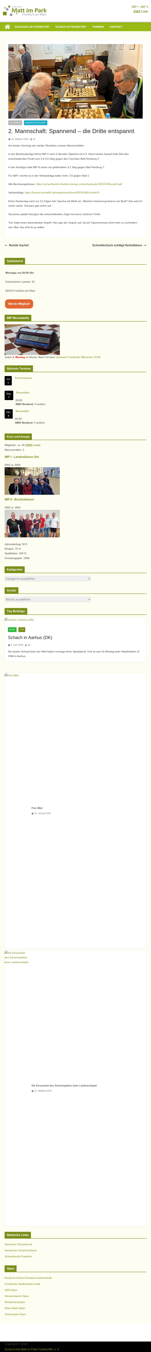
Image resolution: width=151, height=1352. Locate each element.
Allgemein (15, 123)
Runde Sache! (19, 245)
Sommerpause (23, 377)
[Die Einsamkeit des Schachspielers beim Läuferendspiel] (17, 1088)
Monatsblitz (22, 392)
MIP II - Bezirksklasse (19, 499)
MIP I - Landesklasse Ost (22, 456)
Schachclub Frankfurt (32, 26)
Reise (12, 630)
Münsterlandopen (15, 1302)
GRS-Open (11, 1290)
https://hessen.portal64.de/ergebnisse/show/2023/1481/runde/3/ (62, 192)
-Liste (141, 11)
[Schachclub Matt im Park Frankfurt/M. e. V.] (7, 26)
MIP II (144, 6)
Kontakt (116, 26)
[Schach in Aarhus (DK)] (76, 620)
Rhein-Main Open (15, 1308)
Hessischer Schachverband (20, 1250)
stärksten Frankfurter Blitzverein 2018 (78, 357)
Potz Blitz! (37, 808)
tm (34, 139)
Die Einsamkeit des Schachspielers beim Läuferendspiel (64, 1085)
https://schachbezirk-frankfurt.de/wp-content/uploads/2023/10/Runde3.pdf (79, 184)
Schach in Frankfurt (70, 26)
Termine (98, 26)
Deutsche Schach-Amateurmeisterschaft (28, 1277)
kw (29, 645)
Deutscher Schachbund (18, 1244)
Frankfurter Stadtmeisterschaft (22, 1283)
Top (22, 630)
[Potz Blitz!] (17, 810)
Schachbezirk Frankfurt (18, 1256)
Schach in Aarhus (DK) (30, 637)
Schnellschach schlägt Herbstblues (117, 245)
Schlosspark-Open (15, 1314)
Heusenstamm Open (17, 1296)
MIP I (135, 6)
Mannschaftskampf (35, 123)
